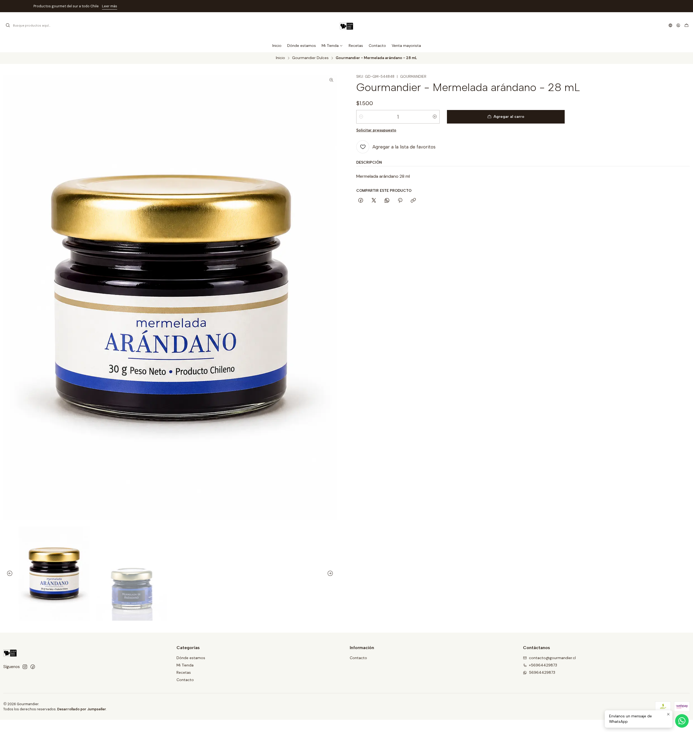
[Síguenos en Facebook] (32, 666)
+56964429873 (543, 665)
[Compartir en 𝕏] (373, 201)
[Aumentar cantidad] (434, 116)
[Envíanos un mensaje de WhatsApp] (682, 721)
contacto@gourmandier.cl (552, 657)
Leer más (380, 6)
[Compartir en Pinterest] (400, 201)
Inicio (280, 58)
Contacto (185, 679)
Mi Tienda (185, 665)
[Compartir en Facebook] (360, 201)
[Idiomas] (670, 25)
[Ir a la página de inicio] (346, 25)
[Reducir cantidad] (361, 116)
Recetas (183, 672)
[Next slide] (333, 573)
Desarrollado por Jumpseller (81, 709)
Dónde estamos (190, 657)
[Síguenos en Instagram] (25, 666)
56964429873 (542, 672)
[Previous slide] (7, 573)
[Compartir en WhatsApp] (387, 201)
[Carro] (686, 25)
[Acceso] (678, 25)
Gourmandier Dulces (310, 58)
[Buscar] (7, 25)
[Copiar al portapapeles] (413, 201)
